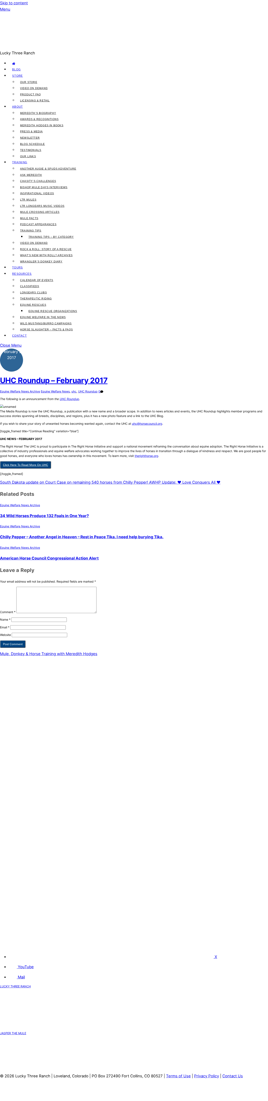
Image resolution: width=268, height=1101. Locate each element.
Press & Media (31, 131)
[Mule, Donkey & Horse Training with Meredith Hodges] (100, 46)
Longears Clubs (33, 292)
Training (19, 162)
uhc (73, 391)
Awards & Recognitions (39, 119)
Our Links (28, 156)
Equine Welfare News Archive (20, 391)
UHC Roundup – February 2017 (53, 380)
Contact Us (232, 1076)
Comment (7, 612)
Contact (19, 335)
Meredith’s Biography (38, 113)
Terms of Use (178, 1076)
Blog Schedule (32, 144)
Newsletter (30, 137)
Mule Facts (29, 218)
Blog (16, 69)
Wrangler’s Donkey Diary (41, 261)
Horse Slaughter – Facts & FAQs (46, 329)
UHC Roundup (88, 391)
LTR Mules (28, 199)
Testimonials (30, 150)
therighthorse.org (146, 456)
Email (4, 627)
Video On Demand (34, 88)
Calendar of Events (36, 280)
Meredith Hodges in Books (41, 125)
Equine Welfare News (55, 391)
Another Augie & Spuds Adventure (48, 168)
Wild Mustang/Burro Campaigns (46, 323)
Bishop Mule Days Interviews (43, 187)
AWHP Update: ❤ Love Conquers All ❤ (184, 482)
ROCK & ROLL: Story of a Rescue (46, 249)
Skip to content (14, 3)
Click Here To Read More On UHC (25, 465)
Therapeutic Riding (36, 298)
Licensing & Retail (35, 100)
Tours (17, 267)
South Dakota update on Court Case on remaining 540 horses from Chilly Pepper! (74, 482)
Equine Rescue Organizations (52, 311)
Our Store (28, 82)
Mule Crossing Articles (39, 212)
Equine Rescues (33, 304)
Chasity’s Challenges (38, 181)
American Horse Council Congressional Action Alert (49, 558)
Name (5, 619)
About (17, 106)
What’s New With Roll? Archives (46, 255)
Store (17, 75)
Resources (22, 273)
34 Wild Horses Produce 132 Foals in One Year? (44, 515)
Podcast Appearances (38, 224)
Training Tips (30, 230)
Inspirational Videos (37, 193)
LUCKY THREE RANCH (15, 986)
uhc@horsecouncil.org (147, 423)
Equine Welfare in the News (43, 317)
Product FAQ (30, 94)
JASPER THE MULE (13, 1033)
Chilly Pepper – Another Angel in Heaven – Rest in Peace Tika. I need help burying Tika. (82, 537)
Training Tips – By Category (51, 236)
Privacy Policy (206, 1076)
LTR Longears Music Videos (42, 206)
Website (5, 635)
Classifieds (29, 286)
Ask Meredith (31, 175)
